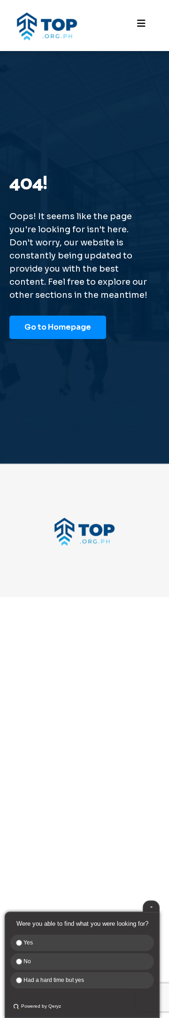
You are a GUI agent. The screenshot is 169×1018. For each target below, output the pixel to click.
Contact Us (32, 822)
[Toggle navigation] (141, 26)
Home (22, 791)
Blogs (22, 838)
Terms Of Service (44, 889)
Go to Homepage (57, 327)
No (26, 961)
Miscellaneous (39, 703)
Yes (27, 942)
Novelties (30, 671)
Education (30, 687)
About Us (28, 806)
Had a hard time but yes (53, 980)
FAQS (21, 857)
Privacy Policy (37, 873)
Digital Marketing (44, 734)
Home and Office (43, 718)
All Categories (38, 750)
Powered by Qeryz (41, 1006)
